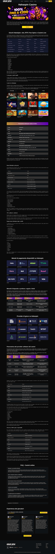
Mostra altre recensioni (27, 535)
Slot (42, 90)
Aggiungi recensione (43, 512)
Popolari (11, 90)
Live (21, 90)
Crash (32, 90)
